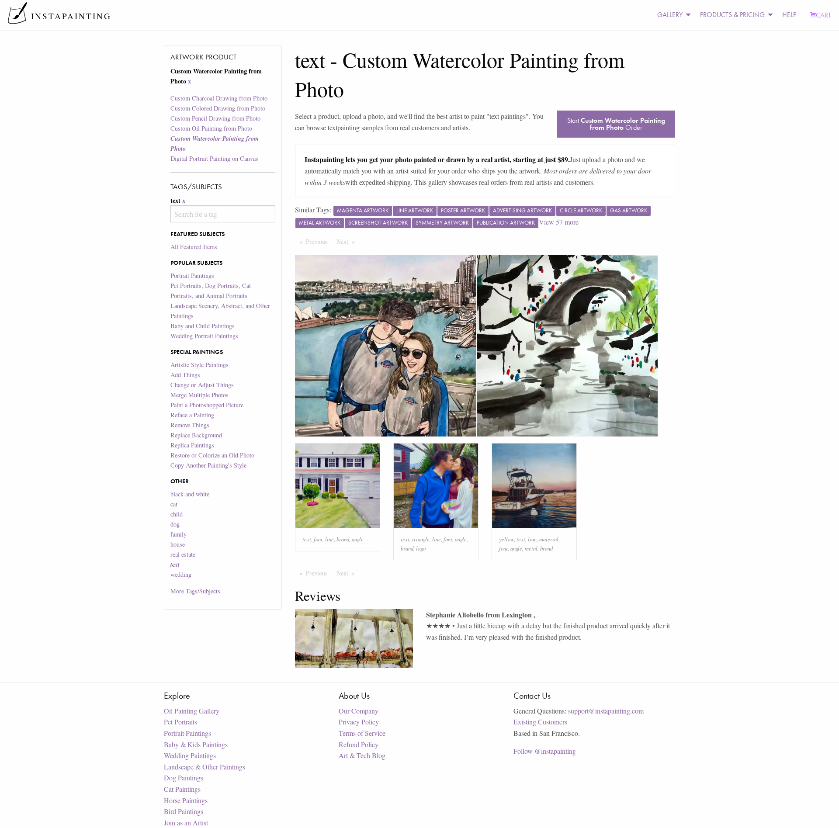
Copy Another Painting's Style (208, 465)
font (318, 539)
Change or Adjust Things (202, 385)
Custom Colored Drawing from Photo (217, 108)
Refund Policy (358, 744)
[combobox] (222, 213)
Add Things (185, 375)
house (177, 544)
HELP (789, 14)
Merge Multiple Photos (199, 395)
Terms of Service (362, 733)
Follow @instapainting (544, 750)
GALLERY (670, 14)
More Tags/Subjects (195, 591)
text (306, 539)
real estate (182, 554)
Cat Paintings (182, 788)
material (548, 539)
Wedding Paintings (190, 755)
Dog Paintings (183, 777)
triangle (421, 539)
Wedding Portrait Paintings (204, 336)
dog (175, 524)
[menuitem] (671, 15)
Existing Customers (540, 721)
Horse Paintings (186, 800)
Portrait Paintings (192, 275)
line (329, 539)
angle (358, 539)
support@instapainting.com (606, 710)
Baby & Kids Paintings (196, 744)
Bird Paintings (183, 811)
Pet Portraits (180, 721)
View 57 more (559, 221)
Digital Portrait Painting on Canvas (214, 158)
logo (421, 548)
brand (342, 539)
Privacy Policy (359, 721)
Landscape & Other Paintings (204, 766)
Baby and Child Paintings (202, 326)
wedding (180, 574)
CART (823, 15)
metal (531, 548)
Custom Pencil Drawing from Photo (215, 118)
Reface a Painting (192, 415)
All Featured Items (193, 247)
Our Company (358, 710)
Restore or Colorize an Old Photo (212, 455)
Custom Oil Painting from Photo (211, 128)
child (176, 514)
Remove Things (189, 425)
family (178, 534)
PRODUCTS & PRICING (732, 14)
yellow (506, 539)
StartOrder (616, 124)
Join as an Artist (186, 822)
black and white (189, 494)
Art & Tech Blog (362, 755)
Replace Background (196, 435)
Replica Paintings (192, 445)
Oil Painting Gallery (191, 710)
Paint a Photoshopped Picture (206, 405)
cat (173, 504)
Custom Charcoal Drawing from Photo (218, 98)
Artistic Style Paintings (199, 364)
